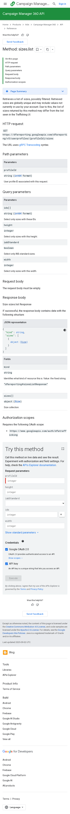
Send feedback (15, 41)
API (61, 24)
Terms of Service (11, 689)
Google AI (7, 780)
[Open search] (54, 4)
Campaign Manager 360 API (23, 14)
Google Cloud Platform (14, 775)
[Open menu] (5, 4)
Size (23, 341)
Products (17, 24)
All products (9, 785)
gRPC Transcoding (29, 144)
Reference (11, 28)
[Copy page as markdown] (47, 49)
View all (6, 739)
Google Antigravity (12, 723)
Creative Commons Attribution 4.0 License (25, 626)
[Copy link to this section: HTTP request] (26, 124)
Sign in (62, 4)
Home (5, 24)
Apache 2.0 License (29, 630)
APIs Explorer (9, 675)
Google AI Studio (11, 718)
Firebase (7, 713)
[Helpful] (22, 35)
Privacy (16, 799)
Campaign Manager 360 (33, 4)
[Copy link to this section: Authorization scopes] (37, 418)
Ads (27, 24)
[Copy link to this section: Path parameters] (31, 154)
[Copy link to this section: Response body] (29, 298)
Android (7, 703)
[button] (35, 91)
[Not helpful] (27, 35)
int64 (18, 175)
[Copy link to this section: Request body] (26, 282)
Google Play (9, 734)
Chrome (7, 708)
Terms (6, 799)
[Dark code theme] (64, 330)
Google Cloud (9, 729)
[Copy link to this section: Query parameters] (34, 192)
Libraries (7, 670)
